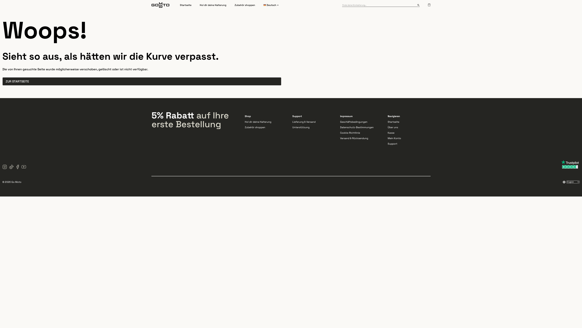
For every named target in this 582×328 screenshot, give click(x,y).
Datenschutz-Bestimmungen (357, 127)
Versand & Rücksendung (354, 138)
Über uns (393, 127)
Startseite (185, 5)
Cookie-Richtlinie (350, 132)
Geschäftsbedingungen (353, 121)
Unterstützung (300, 127)
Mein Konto (394, 138)
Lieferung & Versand (304, 121)
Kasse (391, 132)
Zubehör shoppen (245, 5)
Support (392, 143)
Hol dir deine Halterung (213, 5)
